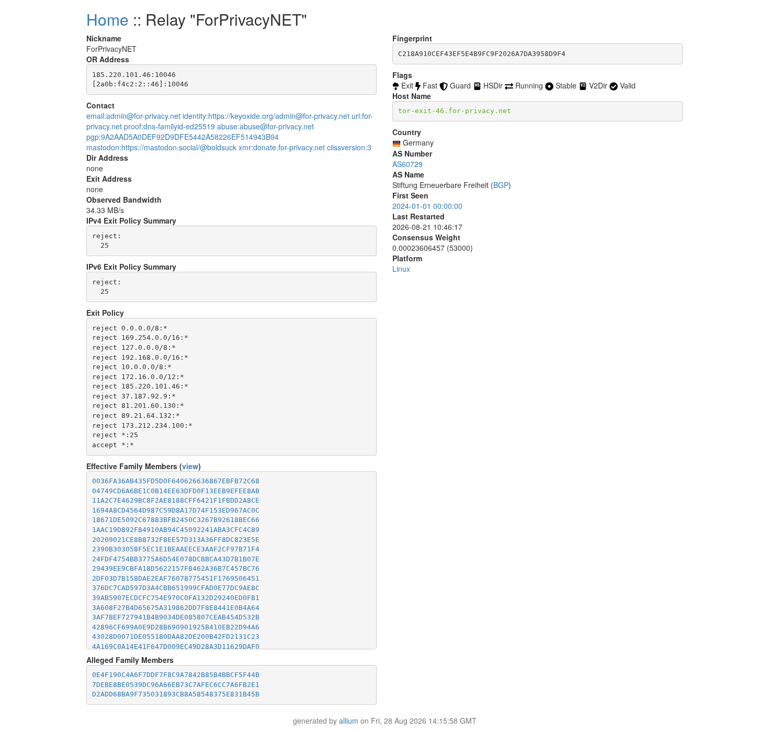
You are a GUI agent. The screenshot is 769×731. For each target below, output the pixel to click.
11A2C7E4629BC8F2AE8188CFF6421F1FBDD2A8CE (175, 500)
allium (348, 720)
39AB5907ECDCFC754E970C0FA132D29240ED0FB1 (175, 598)
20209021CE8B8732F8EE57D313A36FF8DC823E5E (175, 540)
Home (107, 19)
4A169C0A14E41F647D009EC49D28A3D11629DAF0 (175, 646)
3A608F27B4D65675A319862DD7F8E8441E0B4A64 (175, 608)
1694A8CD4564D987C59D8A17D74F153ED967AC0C (175, 510)
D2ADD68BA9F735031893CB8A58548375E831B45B (175, 694)
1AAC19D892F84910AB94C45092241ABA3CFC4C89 (175, 530)
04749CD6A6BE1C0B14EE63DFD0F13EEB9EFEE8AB (175, 491)
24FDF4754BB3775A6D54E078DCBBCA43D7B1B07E (175, 559)
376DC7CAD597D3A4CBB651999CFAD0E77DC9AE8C (175, 588)
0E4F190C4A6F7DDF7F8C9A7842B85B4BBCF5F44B (175, 675)
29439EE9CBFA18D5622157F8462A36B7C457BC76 (175, 568)
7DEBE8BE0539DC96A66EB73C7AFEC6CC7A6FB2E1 (175, 685)
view (190, 466)
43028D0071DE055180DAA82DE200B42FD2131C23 (175, 636)
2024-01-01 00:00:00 (427, 206)
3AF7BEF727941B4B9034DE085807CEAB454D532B (175, 617)
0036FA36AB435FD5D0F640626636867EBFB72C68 (175, 481)
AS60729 (407, 164)
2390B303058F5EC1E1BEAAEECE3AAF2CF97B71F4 (175, 549)
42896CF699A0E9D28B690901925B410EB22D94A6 (175, 627)
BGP (500, 185)
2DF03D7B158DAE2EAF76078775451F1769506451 (175, 578)
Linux (401, 268)
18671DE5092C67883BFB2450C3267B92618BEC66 (175, 520)
